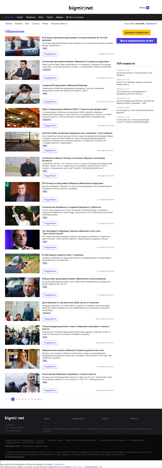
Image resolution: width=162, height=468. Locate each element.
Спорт (20, 17)
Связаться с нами (55, 440)
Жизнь (45, 23)
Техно (50, 17)
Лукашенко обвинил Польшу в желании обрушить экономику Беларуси (73, 159)
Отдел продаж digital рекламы (35, 446)
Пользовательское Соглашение (112, 440)
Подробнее (50, 54)
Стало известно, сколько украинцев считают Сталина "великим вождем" (132, 120)
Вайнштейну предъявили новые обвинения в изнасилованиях (74, 278)
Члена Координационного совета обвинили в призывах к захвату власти (75, 327)
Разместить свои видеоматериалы (81, 440)
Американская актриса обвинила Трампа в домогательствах (73, 350)
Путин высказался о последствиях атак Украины (134, 73)
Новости (9, 17)
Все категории (76, 17)
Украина (18, 23)
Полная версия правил (15, 457)
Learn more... (78, 466)
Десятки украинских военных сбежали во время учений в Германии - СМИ (135, 101)
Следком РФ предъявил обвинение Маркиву (64, 85)
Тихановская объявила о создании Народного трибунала (71, 207)
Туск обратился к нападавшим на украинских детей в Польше (131, 92)
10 (38, 399)
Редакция (40, 440)
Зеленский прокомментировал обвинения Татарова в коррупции (75, 61)
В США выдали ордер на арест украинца (62, 254)
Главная (8, 23)
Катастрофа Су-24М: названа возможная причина (134, 111)
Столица (35, 23)
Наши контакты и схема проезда (19, 440)
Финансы (30, 17)
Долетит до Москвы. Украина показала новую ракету (134, 83)
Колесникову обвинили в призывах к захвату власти (69, 374)
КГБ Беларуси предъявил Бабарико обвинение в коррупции (72, 183)
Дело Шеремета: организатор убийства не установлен (70, 302)
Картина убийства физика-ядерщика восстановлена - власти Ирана (77, 133)
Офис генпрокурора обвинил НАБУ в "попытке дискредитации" (75, 109)
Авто (41, 17)
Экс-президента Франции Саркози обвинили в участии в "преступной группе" (71, 232)
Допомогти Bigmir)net (137, 32)
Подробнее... (59, 464)
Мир (27, 23)
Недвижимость (79, 418)
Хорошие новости (59, 23)
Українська (151, 23)
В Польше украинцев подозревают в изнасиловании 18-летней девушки (74, 39)
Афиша (59, 17)
